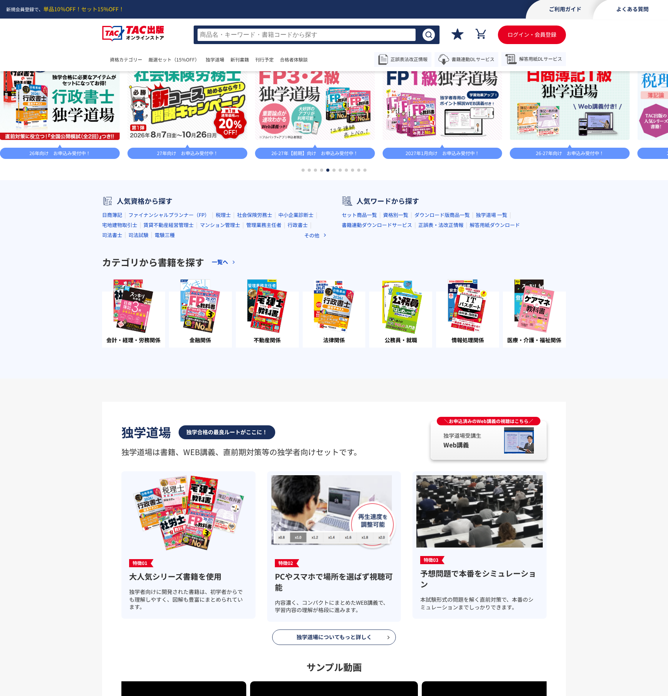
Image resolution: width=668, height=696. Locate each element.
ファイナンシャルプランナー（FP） (169, 286)
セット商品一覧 (359, 286)
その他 (311, 306)
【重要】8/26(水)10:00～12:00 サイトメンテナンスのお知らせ (359, 81)
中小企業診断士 (296, 286)
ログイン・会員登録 (532, 34)
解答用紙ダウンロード (495, 296)
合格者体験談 (317, 59)
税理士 (223, 286)
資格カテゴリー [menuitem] (126, 59)
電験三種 (165, 305)
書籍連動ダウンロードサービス (377, 296)
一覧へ (512, 112)
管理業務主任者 (263, 296)
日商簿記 (112, 286)
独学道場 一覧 (491, 286)
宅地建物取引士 (119, 296)
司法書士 (112, 305)
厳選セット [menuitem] (181, 59)
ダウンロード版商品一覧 (442, 286)
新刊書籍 (263, 59)
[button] (303, 240)
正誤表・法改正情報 (441, 296)
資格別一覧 (395, 286)
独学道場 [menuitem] (230, 59)
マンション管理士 (220, 296)
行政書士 (298, 296)
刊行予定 (287, 59)
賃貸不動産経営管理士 (168, 296)
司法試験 (138, 305)
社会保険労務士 (254, 286)
